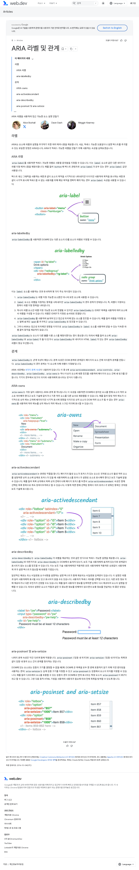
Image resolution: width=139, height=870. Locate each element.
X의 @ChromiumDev (13, 839)
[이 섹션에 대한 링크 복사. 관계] (20, 351)
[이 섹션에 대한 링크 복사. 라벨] (20, 136)
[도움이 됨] (121, 40)
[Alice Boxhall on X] (24, 127)
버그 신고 (8, 800)
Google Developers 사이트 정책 (43, 760)
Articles (8, 11)
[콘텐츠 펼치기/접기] (32, 59)
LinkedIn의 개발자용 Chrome (16, 847)
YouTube (8, 843)
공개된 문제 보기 (11, 804)
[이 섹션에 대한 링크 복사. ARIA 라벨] (25, 157)
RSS (6, 852)
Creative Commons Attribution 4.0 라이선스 (57, 757)
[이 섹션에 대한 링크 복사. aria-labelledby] (32, 233)
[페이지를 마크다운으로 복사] (71, 49)
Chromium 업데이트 (12, 819)
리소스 (40, 3)
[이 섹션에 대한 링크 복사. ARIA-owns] (27, 386)
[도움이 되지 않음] (125, 40)
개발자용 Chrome (11, 815)
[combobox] (85, 3)
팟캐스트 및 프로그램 (12, 828)
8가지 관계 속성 (33, 370)
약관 (5, 864)
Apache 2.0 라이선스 (115, 757)
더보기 (52, 3)
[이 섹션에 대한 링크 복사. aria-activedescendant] (42, 467)
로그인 (133, 3)
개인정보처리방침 (16, 864)
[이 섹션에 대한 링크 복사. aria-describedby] (35, 552)
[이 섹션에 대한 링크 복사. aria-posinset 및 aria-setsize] (48, 651)
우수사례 (7, 823)
